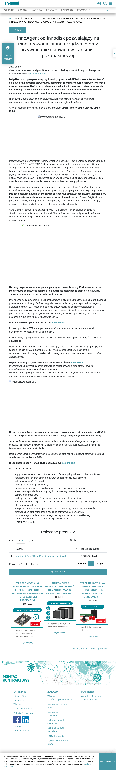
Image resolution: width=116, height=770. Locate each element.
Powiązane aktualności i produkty (90, 648)
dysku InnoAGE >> (37, 74)
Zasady (22, 10)
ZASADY (53, 691)
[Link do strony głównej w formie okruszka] (10, 18)
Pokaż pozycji (21, 540)
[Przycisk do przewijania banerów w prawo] (107, 673)
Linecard (67, 10)
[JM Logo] (10, 3)
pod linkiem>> (59, 322)
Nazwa (19, 549)
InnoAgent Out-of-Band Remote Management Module (42, 556)
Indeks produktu (90, 549)
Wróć (18, 30)
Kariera (37, 10)
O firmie (9, 10)
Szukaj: (74, 540)
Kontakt (51, 10)
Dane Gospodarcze (23, 708)
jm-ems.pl (18, 726)
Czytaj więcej (27, 642)
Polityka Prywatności (23, 713)
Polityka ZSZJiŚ (55, 736)
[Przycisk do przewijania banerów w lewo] (8, 673)
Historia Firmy (20, 696)
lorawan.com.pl (21, 730)
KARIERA (87, 691)
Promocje (83, 10)
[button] (8, 53)
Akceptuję (107, 761)
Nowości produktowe (26, 18)
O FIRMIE (19, 691)
